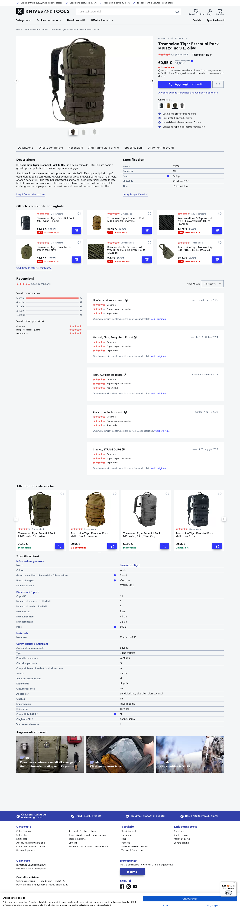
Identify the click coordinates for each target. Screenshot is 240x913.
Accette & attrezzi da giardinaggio (87, 835)
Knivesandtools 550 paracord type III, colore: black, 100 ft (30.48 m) (195, 221)
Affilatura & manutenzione (30, 842)
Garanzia (126, 835)
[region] (84, 86)
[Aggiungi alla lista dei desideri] (218, 84)
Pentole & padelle (25, 850)
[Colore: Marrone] (168, 105)
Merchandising (182, 838)
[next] (218, 519)
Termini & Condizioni (132, 850)
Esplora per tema (47, 20)
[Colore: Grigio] (182, 105)
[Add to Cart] (76, 230)
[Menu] (234, 883)
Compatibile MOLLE (27, 714)
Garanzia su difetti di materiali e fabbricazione (42, 575)
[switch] (228, 893)
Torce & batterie (77, 838)
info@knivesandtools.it (31, 865)
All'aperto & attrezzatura (36, 29)
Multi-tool (21, 838)
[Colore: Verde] (175, 105)
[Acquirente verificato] (126, 300)
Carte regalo (180, 835)
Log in (210, 14)
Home (19, 29)
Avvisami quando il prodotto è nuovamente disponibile (188, 92)
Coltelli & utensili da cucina (30, 846)
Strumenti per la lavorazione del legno (89, 846)
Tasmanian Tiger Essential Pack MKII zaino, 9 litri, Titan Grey (141, 535)
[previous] (22, 519)
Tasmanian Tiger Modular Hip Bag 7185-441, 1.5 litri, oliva (195, 249)
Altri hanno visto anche (103, 147)
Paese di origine (25, 580)
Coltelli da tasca (24, 831)
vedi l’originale (159, 318)
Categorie (22, 20)
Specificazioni (133, 147)
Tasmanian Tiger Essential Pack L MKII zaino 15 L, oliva (36, 535)
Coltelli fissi (22, 835)
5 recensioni (182, 54)
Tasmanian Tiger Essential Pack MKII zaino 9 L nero (55, 220)
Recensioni (76, 147)
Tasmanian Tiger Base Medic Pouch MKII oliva (54, 249)
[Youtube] (135, 886)
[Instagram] (128, 886)
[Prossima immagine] (152, 81)
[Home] (42, 11)
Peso (125, 176)
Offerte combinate (51, 147)
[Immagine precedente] (16, 81)
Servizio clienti (129, 831)
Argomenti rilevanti (161, 147)
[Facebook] (122, 886)
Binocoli (73, 842)
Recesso (125, 842)
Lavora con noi (181, 842)
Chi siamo (179, 831)
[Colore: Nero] (161, 105)
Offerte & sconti (101, 20)
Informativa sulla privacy (134, 846)
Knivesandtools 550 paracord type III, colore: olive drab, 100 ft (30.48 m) (126, 250)
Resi (123, 838)
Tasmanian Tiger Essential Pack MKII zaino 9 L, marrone (126, 220)
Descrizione (25, 147)
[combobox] (212, 283)
